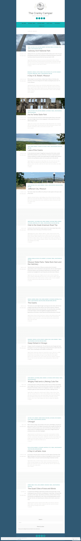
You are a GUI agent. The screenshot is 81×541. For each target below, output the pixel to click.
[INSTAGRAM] (41, 535)
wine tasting (35, 465)
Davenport (36, 502)
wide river (51, 463)
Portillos (44, 356)
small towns (41, 163)
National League (38, 396)
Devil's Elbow (44, 85)
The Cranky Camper (40, 13)
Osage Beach (55, 162)
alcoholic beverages (39, 460)
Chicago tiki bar (46, 352)
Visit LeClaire (42, 463)
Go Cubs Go (42, 393)
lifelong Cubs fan (37, 395)
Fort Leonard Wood (33, 86)
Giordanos (38, 355)
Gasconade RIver (45, 86)
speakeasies (58, 356)
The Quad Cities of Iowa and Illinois (42, 488)
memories (32, 236)
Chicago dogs (35, 352)
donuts (40, 353)
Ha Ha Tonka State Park (37, 114)
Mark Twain (37, 198)
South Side (56, 396)
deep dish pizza (30, 353)
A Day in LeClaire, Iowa (37, 451)
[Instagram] (41, 18)
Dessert (42, 339)
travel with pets (54, 239)
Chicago (31, 352)
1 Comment (30, 65)
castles (31, 123)
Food (44, 72)
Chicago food (40, 352)
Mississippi (54, 61)
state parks (48, 126)
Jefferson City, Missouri (37, 189)
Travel (29, 48)
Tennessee (46, 239)
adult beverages (33, 460)
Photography (58, 417)
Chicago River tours (52, 435)
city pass (57, 435)
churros (50, 352)
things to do (33, 439)
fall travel (50, 197)
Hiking (29, 110)
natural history (51, 125)
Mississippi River (46, 198)
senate (59, 200)
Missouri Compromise (57, 198)
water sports (30, 165)
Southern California (36, 239)
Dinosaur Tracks (56, 233)
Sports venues (55, 377)
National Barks (41, 23)
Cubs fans (33, 393)
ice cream (45, 355)
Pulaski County (34, 89)
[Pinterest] (36, 18)
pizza (42, 356)
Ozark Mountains (56, 316)
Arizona (36, 233)
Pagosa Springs (50, 237)
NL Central (43, 396)
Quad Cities (48, 504)
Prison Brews (55, 200)
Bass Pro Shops (50, 275)
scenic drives (36, 163)
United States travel (36, 463)
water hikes (59, 163)
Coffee (38, 72)
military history (50, 88)
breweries (37, 197)
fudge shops (39, 86)
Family (29, 47)
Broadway (57, 434)
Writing (40, 48)
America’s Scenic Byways (47, 460)
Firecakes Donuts (31, 355)
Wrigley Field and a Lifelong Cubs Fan (43, 381)
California (37, 221)
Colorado (51, 233)
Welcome (24, 23)
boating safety (56, 275)
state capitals (30, 201)
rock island (36, 505)
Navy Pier (57, 438)
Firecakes (56, 353)
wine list (31, 465)
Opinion (40, 146)
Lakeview (30, 395)
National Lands (31, 23)
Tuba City (59, 239)
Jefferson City (30, 198)
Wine (44, 300)
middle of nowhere (34, 88)
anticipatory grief (43, 392)
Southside (29, 398)
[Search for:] (40, 522)
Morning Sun (44, 504)
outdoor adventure (41, 277)
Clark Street (54, 352)
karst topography (58, 123)
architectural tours (39, 434)
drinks (53, 353)
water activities (53, 163)
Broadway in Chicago (31, 435)
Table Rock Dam (35, 279)
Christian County (48, 315)
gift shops (50, 86)
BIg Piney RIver (33, 85)
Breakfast (30, 72)
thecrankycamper (23, 55)
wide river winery (57, 463)
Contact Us (41, 26)
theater (29, 439)
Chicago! (31, 422)
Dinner (46, 339)
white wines (48, 463)
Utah (28, 240)
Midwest (44, 47)
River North (49, 356)
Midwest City (33, 162)
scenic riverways (43, 126)
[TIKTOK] (39, 535)
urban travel (37, 439)
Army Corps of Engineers (39, 275)
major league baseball (53, 395)
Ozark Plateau (34, 126)
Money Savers (42, 417)
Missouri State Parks (45, 125)
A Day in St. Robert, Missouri (39, 76)
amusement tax (33, 434)
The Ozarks (46, 163)
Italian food (49, 355)
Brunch (34, 72)
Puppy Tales (49, 23)
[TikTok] (39, 18)
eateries (46, 197)
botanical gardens (52, 434)
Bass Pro (45, 275)
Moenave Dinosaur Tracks (49, 236)
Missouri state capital (31, 200)
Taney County (30, 319)
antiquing (36, 462)
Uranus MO (33, 91)
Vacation (30, 112)
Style (59, 47)
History (39, 47)
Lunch (38, 185)
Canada (48, 233)
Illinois (57, 393)
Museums (58, 88)
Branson (29, 276)
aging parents (32, 233)
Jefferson (53, 60)
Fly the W (37, 393)
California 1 (44, 233)
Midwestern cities (39, 162)
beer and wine (32, 197)
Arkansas (32, 315)
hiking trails (39, 276)
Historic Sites (34, 47)
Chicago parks (45, 435)
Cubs (31, 393)
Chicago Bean (40, 435)
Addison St (32, 392)
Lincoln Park (33, 438)
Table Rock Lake (41, 279)
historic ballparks (47, 393)
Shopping (56, 299)
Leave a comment (31, 92)
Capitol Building (42, 197)
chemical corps (38, 85)
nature (36, 277)
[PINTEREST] (36, 535)
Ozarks (38, 126)
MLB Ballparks (32, 396)
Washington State (33, 240)
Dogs (41, 221)
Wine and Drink (59, 185)
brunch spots (42, 315)
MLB (28, 396)
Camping (29, 258)
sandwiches (53, 356)
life (33, 395)
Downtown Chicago (45, 353)
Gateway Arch (39, 60)
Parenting (35, 73)
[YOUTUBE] (44, 535)
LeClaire (41, 462)
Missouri (54, 88)
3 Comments (30, 242)
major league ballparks (45, 395)
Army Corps (32, 275)
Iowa (39, 462)
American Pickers (55, 460)
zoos (45, 439)
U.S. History (44, 64)
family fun (34, 60)
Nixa (51, 316)
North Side (47, 396)
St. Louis (37, 64)
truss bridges (58, 89)
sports (32, 398)
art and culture (45, 434)
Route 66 (38, 89)
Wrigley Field (52, 398)
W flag (38, 398)
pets (39, 223)
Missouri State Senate (39, 200)
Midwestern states (44, 88)
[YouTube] (44, 18)
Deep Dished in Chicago (37, 343)
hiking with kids (51, 123)
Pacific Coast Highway (44, 237)
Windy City (47, 398)
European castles (36, 123)
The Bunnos (57, 23)
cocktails (58, 352)
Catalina (51, 392)
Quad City (32, 505)
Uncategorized (34, 48)
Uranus (29, 91)
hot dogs (41, 355)
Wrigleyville (56, 398)
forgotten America (52, 85)
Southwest (42, 239)
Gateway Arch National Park (39, 51)
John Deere (52, 502)
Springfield (58, 277)
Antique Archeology (31, 462)
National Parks (49, 47)
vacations (43, 505)
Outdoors (55, 47)
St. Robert (50, 89)
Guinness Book (54, 86)
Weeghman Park (42, 398)
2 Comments (30, 280)
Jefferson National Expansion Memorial (42, 61)
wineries (39, 465)
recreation (53, 277)
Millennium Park (48, 438)
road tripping (56, 237)
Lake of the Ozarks (31, 125)
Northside (51, 396)
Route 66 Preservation (44, 89)
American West (31, 221)
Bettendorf (32, 502)
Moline (40, 504)
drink (50, 353)
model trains (36, 504)
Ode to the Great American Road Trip (42, 225)
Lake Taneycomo (50, 276)
